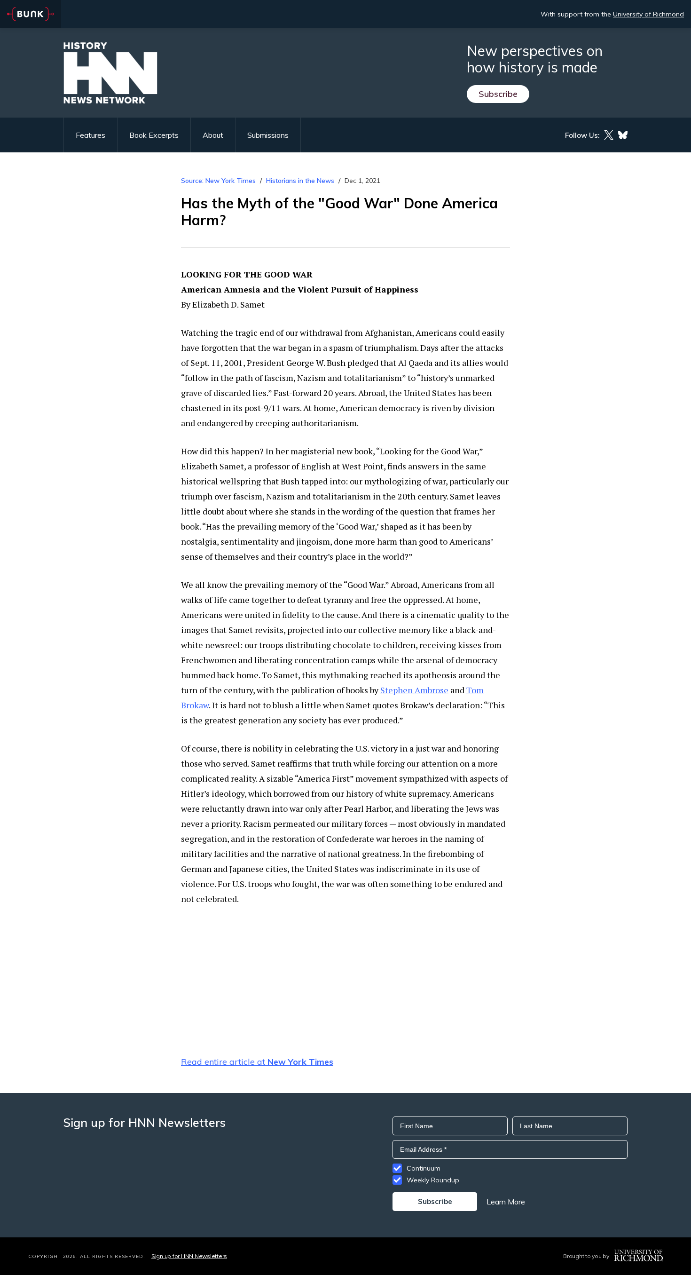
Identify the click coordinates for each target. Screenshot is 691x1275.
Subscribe (498, 93)
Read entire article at (257, 1061)
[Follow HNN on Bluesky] (623, 135)
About (213, 135)
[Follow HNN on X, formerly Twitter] (608, 135)
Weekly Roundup (433, 1180)
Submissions (268, 135)
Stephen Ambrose (414, 690)
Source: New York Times (218, 180)
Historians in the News (300, 180)
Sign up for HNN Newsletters (189, 1255)
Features (90, 135)
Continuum (423, 1168)
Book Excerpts (154, 135)
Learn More (506, 1201)
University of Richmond (648, 14)
